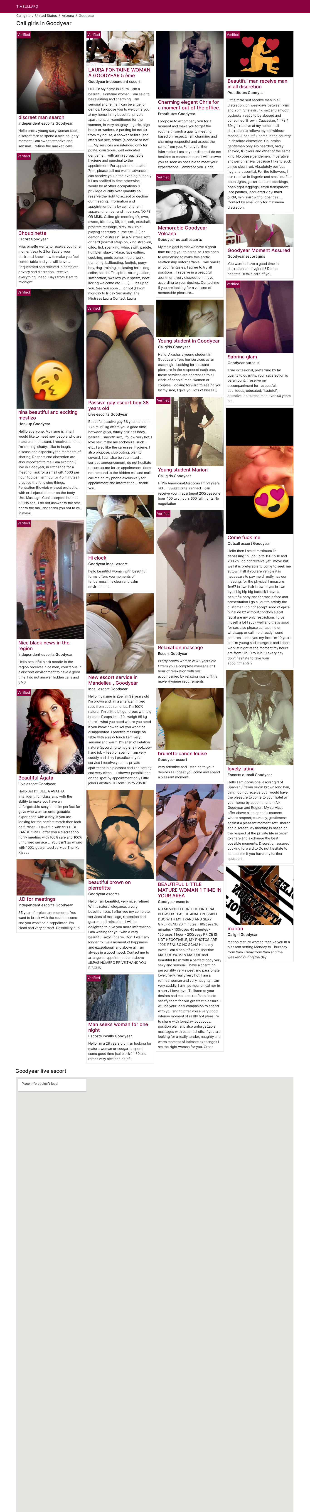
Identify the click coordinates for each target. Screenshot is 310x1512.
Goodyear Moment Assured (259, 250)
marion (235, 928)
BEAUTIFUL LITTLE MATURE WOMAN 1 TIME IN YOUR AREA (189, 889)
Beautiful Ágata (35, 778)
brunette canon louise (182, 753)
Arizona (68, 15)
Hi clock (97, 558)
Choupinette (32, 233)
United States (46, 15)
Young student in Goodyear (189, 341)
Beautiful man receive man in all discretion (257, 83)
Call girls (23, 15)
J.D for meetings (36, 899)
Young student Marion (183, 470)
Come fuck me (244, 537)
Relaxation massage (180, 647)
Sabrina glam (242, 357)
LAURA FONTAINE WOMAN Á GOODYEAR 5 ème (119, 72)
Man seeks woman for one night (118, 1027)
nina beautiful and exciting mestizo (48, 415)
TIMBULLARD (27, 6)
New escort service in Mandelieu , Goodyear (113, 680)
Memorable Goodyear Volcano (182, 230)
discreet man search (41, 117)
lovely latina (241, 769)
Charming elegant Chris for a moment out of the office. (189, 105)
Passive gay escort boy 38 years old (118, 405)
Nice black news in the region (43, 645)
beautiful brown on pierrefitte (109, 885)
